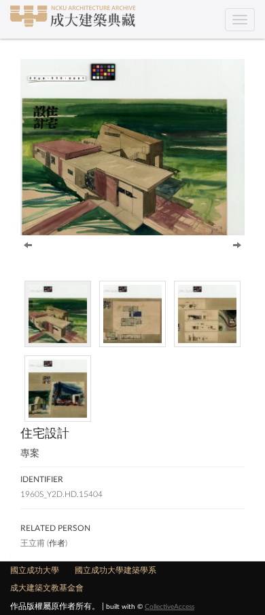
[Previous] (27, 244)
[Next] (237, 244)
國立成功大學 (34, 570)
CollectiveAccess (169, 606)
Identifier (41, 479)
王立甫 (32, 543)
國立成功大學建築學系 (115, 570)
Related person (55, 528)
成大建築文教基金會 (47, 588)
